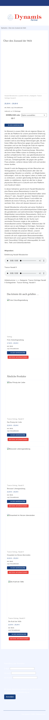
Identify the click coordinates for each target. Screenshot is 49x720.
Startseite (4, 28)
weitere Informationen (18, 357)
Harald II (32, 282)
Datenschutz (41, 714)
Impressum (26, 714)
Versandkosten (18, 107)
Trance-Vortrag (22, 282)
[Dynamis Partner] (24, 17)
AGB (33, 714)
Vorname (7, 673)
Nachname (8, 678)
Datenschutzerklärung (18, 692)
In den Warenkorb (15, 125)
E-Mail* (6, 669)
